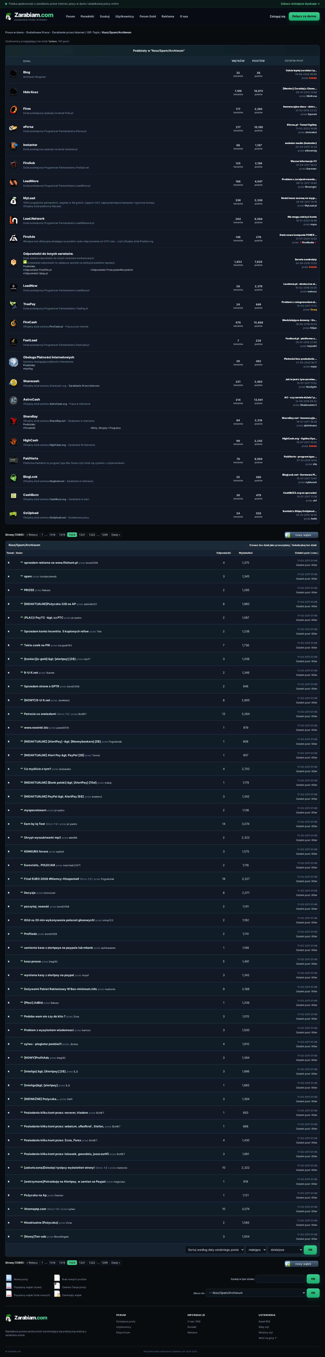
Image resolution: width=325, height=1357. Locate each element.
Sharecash (31, 381)
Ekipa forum (123, 1332)
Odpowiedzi (223, 552)
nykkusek (311, 482)
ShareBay (30, 416)
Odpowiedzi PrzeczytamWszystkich (112, 269)
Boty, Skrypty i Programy (106, 427)
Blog (26, 72)
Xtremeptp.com (35, 1209)
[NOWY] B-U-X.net (37, 700)
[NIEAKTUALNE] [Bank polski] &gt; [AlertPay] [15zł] (60, 782)
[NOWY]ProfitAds (36, 1057)
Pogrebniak (115, 741)
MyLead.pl (311, 205)
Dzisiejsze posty (125, 1321)
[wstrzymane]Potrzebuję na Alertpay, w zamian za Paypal (65, 1181)
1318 (52, 534)
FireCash (30, 322)
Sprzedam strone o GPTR (41, 686)
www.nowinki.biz (36, 727)
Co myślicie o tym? (37, 769)
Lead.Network (33, 218)
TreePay (29, 304)
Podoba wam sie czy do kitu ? (44, 1016)
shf (315, 500)
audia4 (60, 851)
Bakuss (46, 590)
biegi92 (53, 961)
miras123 (108, 920)
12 (223, 714)
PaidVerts (30, 458)
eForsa (28, 127)
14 (223, 824)
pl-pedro (76, 617)
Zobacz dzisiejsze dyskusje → (300, 3)
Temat (10, 552)
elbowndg (311, 150)
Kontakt (191, 1327)
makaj (108, 782)
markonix (110, 989)
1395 (104, 534)
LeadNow (30, 285)
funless (53, 41)
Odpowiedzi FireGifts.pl (38, 269)
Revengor (311, 186)
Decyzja (30, 892)
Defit (70, 1099)
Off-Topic (93, 32)
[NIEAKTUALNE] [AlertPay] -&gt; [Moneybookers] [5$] (62, 741)
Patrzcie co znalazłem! (40, 714)
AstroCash (31, 399)
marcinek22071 (71, 865)
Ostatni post (302, 552)
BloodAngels (61, 1236)
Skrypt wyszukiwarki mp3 (42, 837)
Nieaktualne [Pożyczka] (41, 1222)
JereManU (64, 700)
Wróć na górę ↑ (268, 1338)
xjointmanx (310, 425)
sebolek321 (90, 604)
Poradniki (87, 16)
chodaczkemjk (48, 576)
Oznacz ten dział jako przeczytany (269, 545)
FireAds (29, 236)
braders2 (97, 796)
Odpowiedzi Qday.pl (36, 273)
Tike (99, 631)
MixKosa (312, 96)
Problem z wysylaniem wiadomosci (49, 1030)
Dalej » (115, 534)
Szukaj (105, 16)
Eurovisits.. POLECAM (39, 865)
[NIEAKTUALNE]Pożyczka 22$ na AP (50, 604)
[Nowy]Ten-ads (35, 1236)
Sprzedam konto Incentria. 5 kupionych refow (56, 631)
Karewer (311, 168)
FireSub (29, 163)
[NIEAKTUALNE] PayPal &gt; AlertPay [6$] (54, 796)
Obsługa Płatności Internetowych (48, 357)
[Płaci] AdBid (33, 1002)
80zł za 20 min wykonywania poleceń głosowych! (59, 920)
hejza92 (312, 346)
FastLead (30, 340)
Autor (19, 552)
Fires (27, 108)
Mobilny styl (266, 1332)
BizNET (82, 714)
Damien (59, 1195)
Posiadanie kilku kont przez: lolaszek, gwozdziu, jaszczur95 (66, 1154)
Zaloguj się (277, 16)
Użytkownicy (124, 16)
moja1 (85, 975)
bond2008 (92, 562)
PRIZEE (29, 590)
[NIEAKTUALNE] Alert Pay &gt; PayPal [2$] (54, 755)
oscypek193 (65, 645)
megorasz (119, 1181)
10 (223, 1167)
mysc (314, 224)
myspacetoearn (35, 810)
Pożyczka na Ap (35, 1195)
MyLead (29, 198)
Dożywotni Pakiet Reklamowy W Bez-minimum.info (60, 989)
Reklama (168, 16)
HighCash (30, 440)
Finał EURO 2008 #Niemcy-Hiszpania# (51, 879)
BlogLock (30, 476)
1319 (62, 534)
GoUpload (30, 513)
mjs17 (87, 659)
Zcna (76, 1016)
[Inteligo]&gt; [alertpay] (41, 1085)
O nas (184, 16)
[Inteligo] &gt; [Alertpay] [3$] (45, 1071)
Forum (70, 16)
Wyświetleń (246, 552)
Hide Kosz (30, 92)
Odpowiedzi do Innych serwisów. (48, 253)
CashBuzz (31, 495)
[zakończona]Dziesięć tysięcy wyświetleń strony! (59, 1167)
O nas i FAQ (193, 1321)
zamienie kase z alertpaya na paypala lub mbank (58, 947)
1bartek (50, 672)
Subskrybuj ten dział (304, 545)
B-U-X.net (31, 672)
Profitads (30, 934)
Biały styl (264, 1327)
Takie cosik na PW (37, 645)
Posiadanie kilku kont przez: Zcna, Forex (52, 1140)
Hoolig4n (311, 386)
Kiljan (313, 327)
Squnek (312, 114)
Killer (314, 565)
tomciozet (49, 892)
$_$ (76, 1071)
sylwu (71, 1209)
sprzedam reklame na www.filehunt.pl (51, 562)
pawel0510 (62, 727)
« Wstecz (32, 534)
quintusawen (108, 947)
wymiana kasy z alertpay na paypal (49, 975)
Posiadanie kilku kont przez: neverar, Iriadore (56, 1112)
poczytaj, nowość (36, 906)
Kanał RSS (264, 1321)
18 (223, 879)
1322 (92, 534)
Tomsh (96, 755)
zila (315, 464)
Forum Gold (148, 16)
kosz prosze (32, 961)
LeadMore (30, 181)
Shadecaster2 (308, 404)
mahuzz (312, 291)
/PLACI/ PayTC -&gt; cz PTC (43, 617)
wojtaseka (65, 769)
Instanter (30, 145)
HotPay (29, 368)
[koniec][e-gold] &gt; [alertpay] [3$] (50, 659)
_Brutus (74, 1044)
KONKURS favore (36, 851)
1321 (82, 534)
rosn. (314, 552)
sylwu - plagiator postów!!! (43, 1044)
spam (28, 576)
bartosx (86, 1030)
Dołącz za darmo (304, 16)
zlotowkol (311, 132)
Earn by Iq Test (34, 824)
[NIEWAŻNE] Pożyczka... (41, 1099)
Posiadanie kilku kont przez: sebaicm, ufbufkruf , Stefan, (64, 1126)
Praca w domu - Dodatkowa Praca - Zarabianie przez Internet (45, 32)
